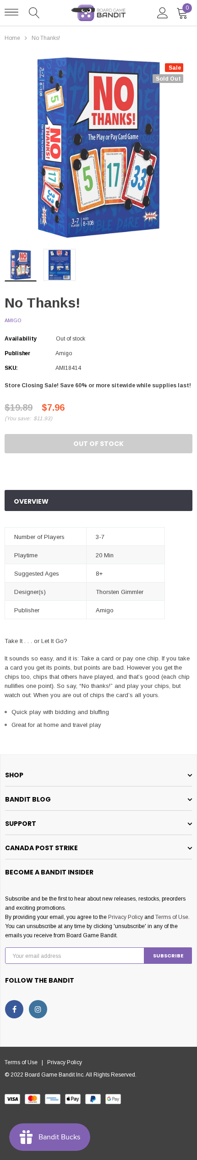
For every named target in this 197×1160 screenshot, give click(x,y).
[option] (98, 148)
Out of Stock (98, 443)
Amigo (13, 320)
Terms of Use (171, 917)
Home (12, 38)
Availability (21, 338)
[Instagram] (38, 1009)
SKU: (11, 368)
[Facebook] (14, 1009)
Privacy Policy (125, 917)
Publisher (17, 353)
